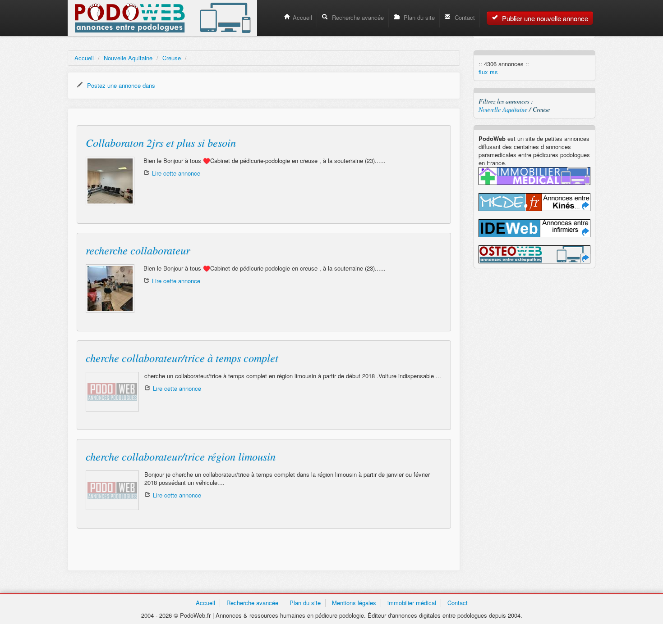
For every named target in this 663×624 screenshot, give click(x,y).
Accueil (302, 17)
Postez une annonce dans (120, 85)
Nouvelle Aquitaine (128, 58)
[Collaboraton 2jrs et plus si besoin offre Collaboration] (110, 181)
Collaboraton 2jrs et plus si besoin (161, 142)
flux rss (488, 72)
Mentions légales (354, 602)
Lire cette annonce (176, 173)
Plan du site (418, 17)
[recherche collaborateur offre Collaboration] (110, 288)
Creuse (171, 58)
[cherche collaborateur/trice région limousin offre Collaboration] (110, 490)
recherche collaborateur (138, 250)
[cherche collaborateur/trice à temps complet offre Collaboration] (110, 391)
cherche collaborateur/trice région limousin (181, 456)
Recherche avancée (357, 17)
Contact (464, 17)
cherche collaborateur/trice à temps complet (182, 357)
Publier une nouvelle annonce (544, 18)
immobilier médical (411, 602)
